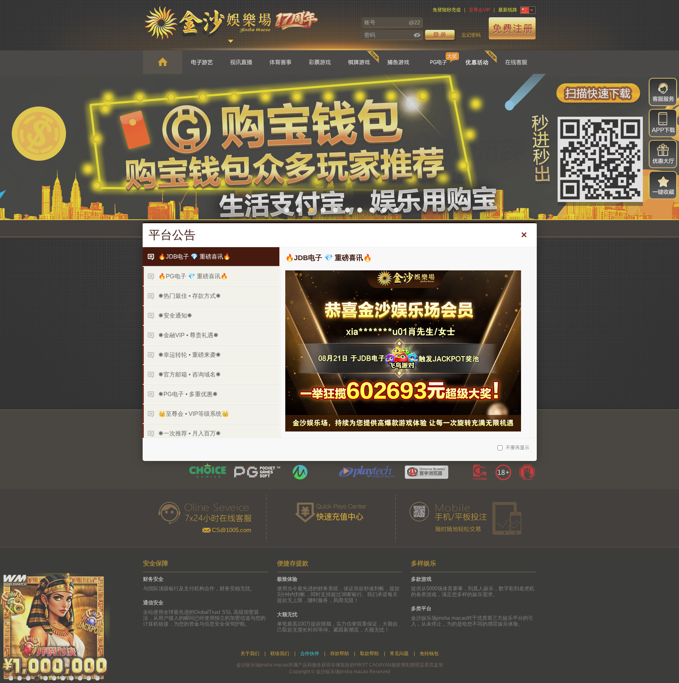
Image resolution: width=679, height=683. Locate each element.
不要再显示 (517, 447)
